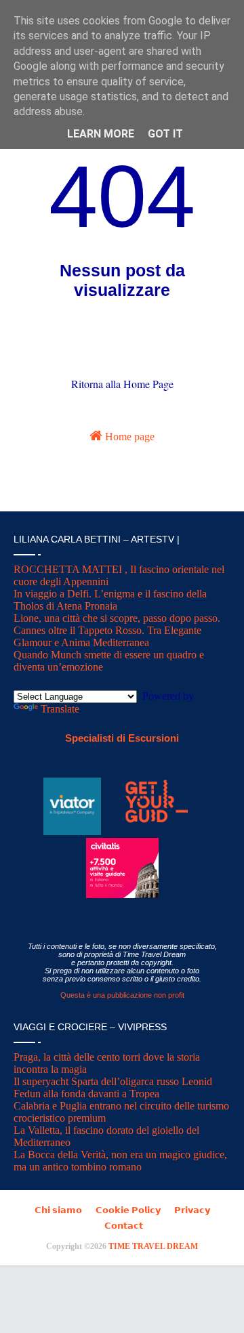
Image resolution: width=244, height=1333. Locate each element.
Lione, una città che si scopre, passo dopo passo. (117, 618)
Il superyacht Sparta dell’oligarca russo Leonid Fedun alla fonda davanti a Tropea (113, 1087)
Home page (128, 436)
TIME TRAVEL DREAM (153, 1246)
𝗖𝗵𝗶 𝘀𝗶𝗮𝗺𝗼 (58, 1210)
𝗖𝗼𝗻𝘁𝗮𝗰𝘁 (123, 1226)
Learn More (100, 133)
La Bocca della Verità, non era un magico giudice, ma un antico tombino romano (120, 1160)
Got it (165, 133)
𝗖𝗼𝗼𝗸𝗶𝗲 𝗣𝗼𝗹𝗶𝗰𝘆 (128, 1210)
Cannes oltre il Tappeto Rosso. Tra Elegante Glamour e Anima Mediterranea (107, 636)
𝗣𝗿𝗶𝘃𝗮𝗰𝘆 (192, 1210)
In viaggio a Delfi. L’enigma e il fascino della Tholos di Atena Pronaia (110, 600)
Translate (60, 709)
